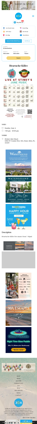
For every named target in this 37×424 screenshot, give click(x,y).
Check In (5, 51)
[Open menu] (33, 16)
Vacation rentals (13, 41)
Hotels (27, 41)
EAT (18, 386)
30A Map (8, 35)
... (8, 53)
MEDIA (18, 393)
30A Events (25, 31)
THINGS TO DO (18, 383)
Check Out (15, 51)
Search (18, 58)
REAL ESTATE (18, 390)
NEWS (18, 378)
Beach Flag (25, 28)
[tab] (13, 41)
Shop (18, 376)
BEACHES (18, 381)
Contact (18, 395)
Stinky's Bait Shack (11, 139)
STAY (18, 388)
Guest (25, 51)
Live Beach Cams (10, 28)
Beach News (26, 35)
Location (5, 46)
